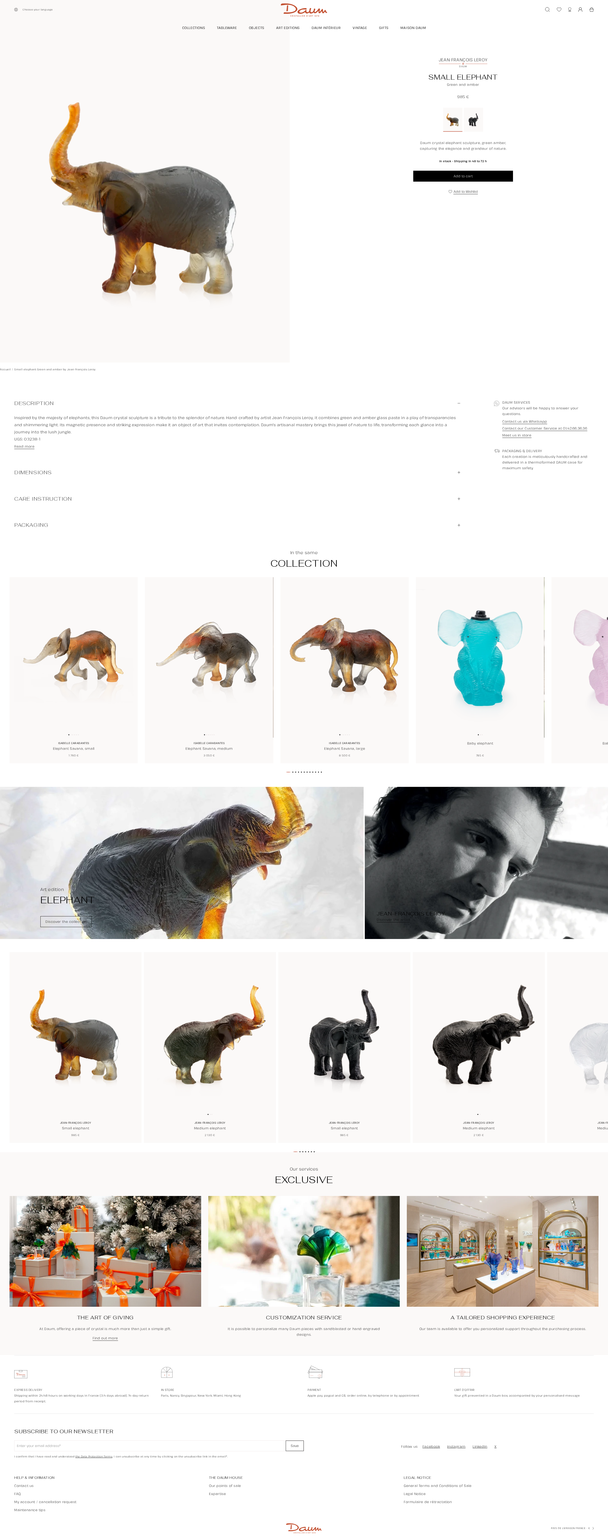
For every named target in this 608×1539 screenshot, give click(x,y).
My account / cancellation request (45, 1502)
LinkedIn (480, 1446)
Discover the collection (66, 921)
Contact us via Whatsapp (524, 422)
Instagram (456, 1446)
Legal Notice (415, 1493)
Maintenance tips (30, 1510)
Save (295, 1445)
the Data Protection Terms (93, 1456)
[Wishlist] (559, 9)
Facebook (431, 1446)
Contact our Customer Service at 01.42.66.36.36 (544, 429)
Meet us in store (517, 435)
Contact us (24, 1485)
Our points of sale (225, 1485)
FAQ (17, 1493)
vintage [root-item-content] (360, 27)
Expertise (217, 1493)
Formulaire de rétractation (428, 1502)
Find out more (105, 1338)
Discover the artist (393, 920)
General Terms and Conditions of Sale (438, 1485)
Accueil (5, 369)
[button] (591, 9)
